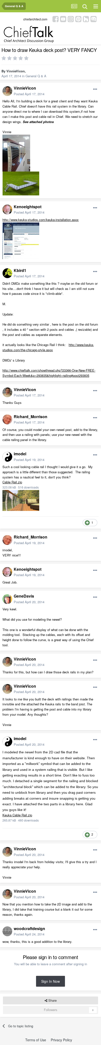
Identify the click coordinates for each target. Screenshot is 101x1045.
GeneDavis (24, 596)
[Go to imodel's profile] (7, 457)
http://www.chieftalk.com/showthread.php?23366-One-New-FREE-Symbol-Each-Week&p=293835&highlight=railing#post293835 (48, 373)
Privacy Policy (61, 1039)
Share (52, 1000)
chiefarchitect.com (35, 19)
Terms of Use (35, 1039)
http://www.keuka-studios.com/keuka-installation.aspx (40, 219)
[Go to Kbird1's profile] (7, 273)
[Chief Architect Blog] (93, 18)
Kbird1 (20, 270)
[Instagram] (71, 18)
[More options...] (95, 89)
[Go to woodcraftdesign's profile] (7, 931)
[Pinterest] (78, 18)
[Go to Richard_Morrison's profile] (7, 419)
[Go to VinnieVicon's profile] (7, 91)
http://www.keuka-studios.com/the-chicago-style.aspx (48, 347)
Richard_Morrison (30, 416)
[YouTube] (63, 18)
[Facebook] (55, 18)
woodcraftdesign (29, 928)
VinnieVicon (15, 71)
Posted (29, 94)
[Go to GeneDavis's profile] (7, 599)
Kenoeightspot (27, 206)
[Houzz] (86, 18)
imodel (20, 454)
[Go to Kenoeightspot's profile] (7, 209)
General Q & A (35, 76)
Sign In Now (50, 981)
